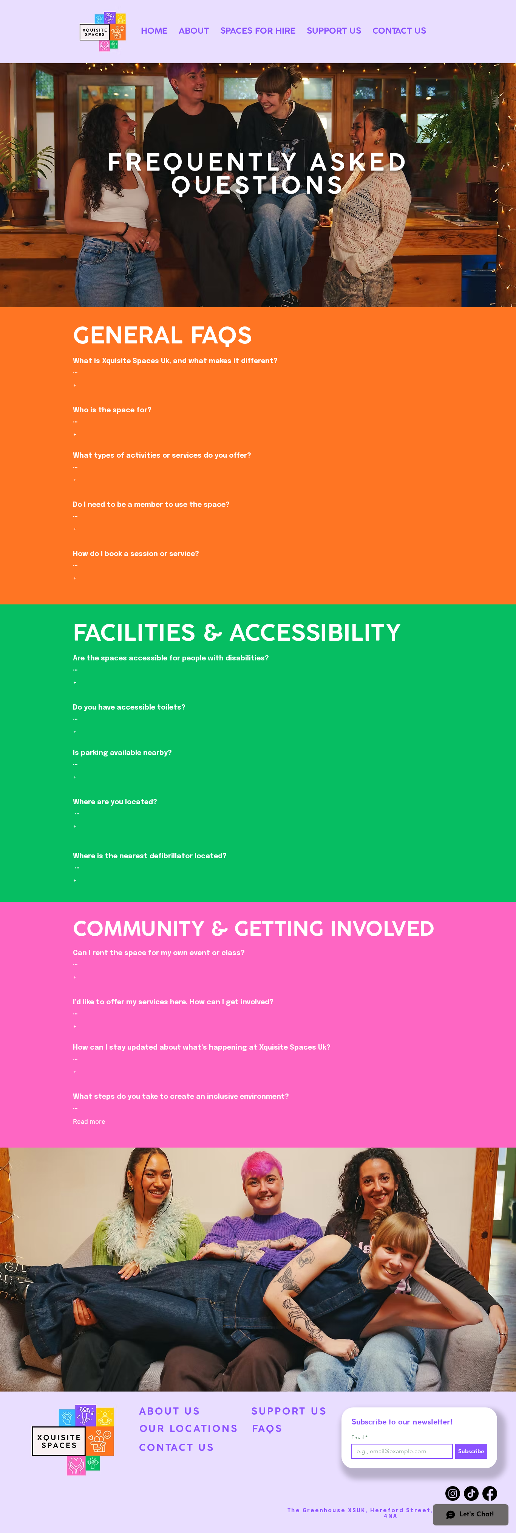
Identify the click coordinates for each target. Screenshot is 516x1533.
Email (359, 1437)
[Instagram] (452, 1493)
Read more (89, 1121)
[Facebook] (489, 1493)
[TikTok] (471, 1493)
